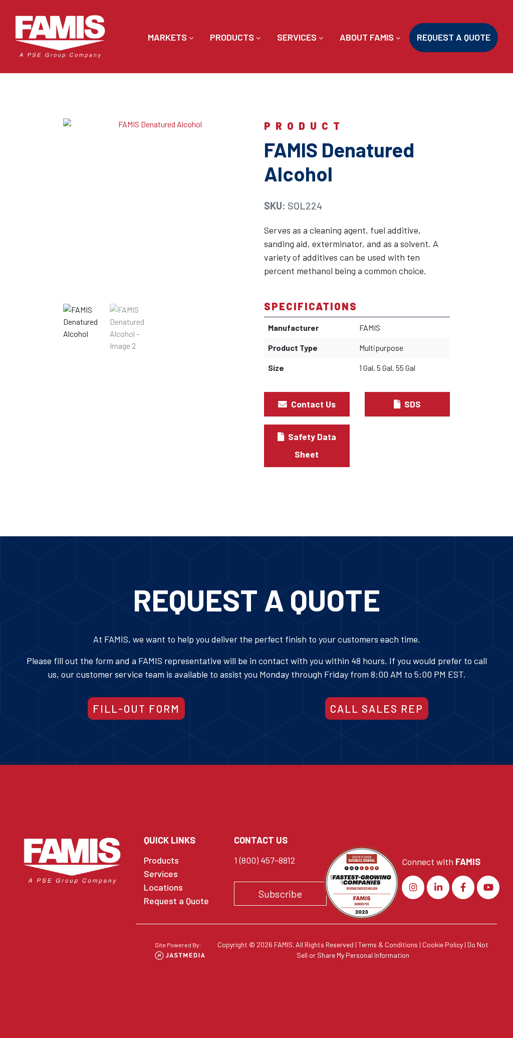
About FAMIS (368, 37)
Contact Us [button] (312, 403)
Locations (163, 887)
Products (233, 37)
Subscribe (280, 894)
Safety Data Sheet (311, 445)
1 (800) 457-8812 (264, 860)
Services (298, 37)
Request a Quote (453, 37)
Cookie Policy (442, 944)
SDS (411, 403)
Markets (168, 37)
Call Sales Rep (376, 708)
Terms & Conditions (388, 944)
